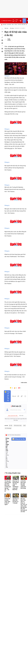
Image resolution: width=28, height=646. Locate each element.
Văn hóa (6, 28)
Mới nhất (5, 24)
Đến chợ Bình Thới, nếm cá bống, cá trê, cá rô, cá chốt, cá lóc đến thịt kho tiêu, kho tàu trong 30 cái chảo (24, 505)
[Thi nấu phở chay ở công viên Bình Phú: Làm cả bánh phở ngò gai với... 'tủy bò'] (8, 478)
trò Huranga (8, 428)
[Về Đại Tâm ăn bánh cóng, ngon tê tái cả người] (8, 495)
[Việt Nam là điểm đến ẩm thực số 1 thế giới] (16, 495)
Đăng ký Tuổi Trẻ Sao (24, 21)
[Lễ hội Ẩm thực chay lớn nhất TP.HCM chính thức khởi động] (24, 478)
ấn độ (10, 425)
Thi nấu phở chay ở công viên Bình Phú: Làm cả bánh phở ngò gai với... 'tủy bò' (8, 486)
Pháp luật (23, 24)
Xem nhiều (9, 24)
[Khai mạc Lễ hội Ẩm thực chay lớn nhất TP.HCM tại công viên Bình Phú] (16, 478)
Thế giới (19, 24)
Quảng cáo (17, 20)
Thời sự (15, 24)
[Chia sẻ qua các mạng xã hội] (25, 396)
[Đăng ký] (18, 439)
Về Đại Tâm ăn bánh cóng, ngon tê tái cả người (7, 501)
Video (13, 24)
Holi (24, 425)
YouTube (9, 20)
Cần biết (13, 20)
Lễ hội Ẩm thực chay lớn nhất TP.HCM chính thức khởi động (23, 484)
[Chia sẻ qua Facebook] (18, 396)
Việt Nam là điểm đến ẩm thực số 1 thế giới (16, 501)
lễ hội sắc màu (17, 425)
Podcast (4, 20)
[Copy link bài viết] (22, 396)
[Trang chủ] (1, 24)
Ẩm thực (12, 28)
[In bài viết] (2, 51)
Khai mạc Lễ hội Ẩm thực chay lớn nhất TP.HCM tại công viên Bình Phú (16, 485)
